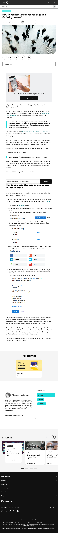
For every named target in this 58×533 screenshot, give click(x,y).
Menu (3, 6)
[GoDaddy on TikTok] (10, 512)
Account (3, 492)
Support (3, 480)
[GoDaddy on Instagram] (6, 512)
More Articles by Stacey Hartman (14, 415)
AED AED (52, 507)
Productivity (31, 447)
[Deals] (44, 2)
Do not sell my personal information (29, 519)
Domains (40, 399)
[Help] (47, 2)
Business (50, 447)
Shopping (3, 495)
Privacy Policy (28, 517)
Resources (4, 484)
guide (48, 201)
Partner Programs (6, 488)
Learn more (10, 460)
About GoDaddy (5, 476)
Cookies (35, 517)
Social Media (7, 11)
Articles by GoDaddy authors (44, 395)
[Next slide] (54, 437)
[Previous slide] (48, 437)
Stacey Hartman (30, 22)
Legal (22, 517)
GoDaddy (21, 205)
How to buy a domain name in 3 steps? (13, 454)
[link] (10, 57)
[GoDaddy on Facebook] (2, 512)
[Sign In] (51, 2)
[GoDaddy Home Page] (7, 501)
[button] (22, 468)
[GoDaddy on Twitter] (14, 512)
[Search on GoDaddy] (54, 6)
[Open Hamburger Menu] (3, 2)
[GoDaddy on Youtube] (17, 512)
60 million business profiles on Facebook (35, 131)
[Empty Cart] (54, 2)
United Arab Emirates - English (9, 507)
